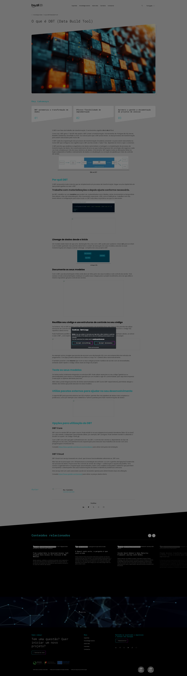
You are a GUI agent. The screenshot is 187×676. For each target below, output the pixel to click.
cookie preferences (98, 339)
